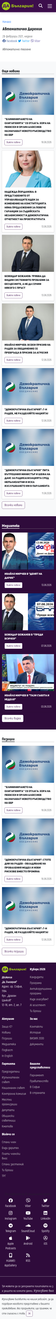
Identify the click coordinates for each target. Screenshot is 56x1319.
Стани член (9, 1142)
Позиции (8, 739)
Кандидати (36, 977)
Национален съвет (13, 1088)
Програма (36, 983)
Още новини (11, 71)
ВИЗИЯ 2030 (37, 1038)
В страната (37, 1093)
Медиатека (10, 525)
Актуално (8, 1019)
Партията (8, 1064)
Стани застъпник (13, 1164)
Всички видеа (13, 718)
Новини (6, 1032)
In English (7, 1056)
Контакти (36, 1027)
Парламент (37, 1075)
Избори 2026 (37, 969)
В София (35, 1087)
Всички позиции (14, 951)
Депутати (8, 1110)
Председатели (11, 1072)
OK (29, 1313)
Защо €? (7, 1027)
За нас (34, 1019)
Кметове (7, 1126)
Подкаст (7, 1050)
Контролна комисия (14, 1094)
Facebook (11, 41)
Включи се (8, 1134)
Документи (36, 1044)
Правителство (39, 1081)
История (35, 1032)
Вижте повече (13, 142)
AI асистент (37, 1005)
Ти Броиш (35, 1011)
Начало (6, 22)
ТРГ (4, 1176)
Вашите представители (40, 1065)
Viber (37, 41)
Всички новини (13, 505)
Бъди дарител (10, 1148)
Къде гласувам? (39, 999)
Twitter (25, 41)
